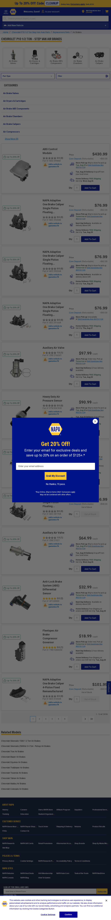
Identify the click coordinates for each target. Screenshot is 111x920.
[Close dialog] (95, 421)
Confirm (68, 914)
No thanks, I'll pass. (55, 484)
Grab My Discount (55, 475)
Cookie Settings (48, 914)
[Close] (106, 900)
